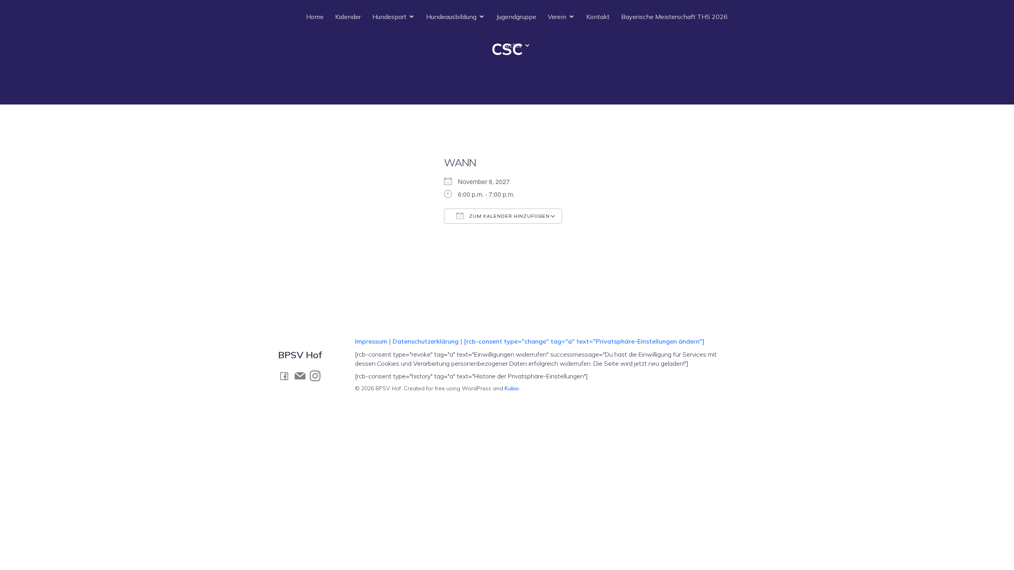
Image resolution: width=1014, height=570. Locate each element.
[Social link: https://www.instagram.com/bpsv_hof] (317, 375)
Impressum (372, 341)
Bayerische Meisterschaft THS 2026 (674, 17)
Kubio (512, 388)
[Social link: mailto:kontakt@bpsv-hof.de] (302, 375)
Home (315, 17)
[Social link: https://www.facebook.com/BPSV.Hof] (286, 376)
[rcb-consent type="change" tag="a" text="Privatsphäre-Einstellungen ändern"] (584, 341)
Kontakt (598, 17)
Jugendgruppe (516, 17)
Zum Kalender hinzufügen (508, 216)
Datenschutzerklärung (426, 341)
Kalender (348, 17)
